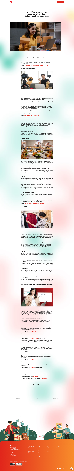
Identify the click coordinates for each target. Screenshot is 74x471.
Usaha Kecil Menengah (31, 446)
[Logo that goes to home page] (11, 445)
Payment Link (39, 450)
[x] (59, 468)
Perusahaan (29, 447)
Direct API (39, 447)
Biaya (47, 446)
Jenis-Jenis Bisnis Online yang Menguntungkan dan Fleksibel (34, 203)
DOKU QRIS (33, 367)
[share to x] (36, 384)
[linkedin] (60, 468)
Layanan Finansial (30, 450)
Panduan (48, 451)
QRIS (38, 452)
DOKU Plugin (33, 345)
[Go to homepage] (11, 2)
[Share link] (40, 384)
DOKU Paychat (33, 359)
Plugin (38, 451)
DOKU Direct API (33, 331)
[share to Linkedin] (38, 384)
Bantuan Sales (44, 378)
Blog (47, 450)
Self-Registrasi (35, 376)
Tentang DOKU (58, 446)
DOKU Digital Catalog (34, 338)
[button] (23, 2)
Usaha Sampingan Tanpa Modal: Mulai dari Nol (31, 115)
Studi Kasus (48, 447)
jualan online (38, 183)
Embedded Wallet (40, 457)
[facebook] (57, 468)
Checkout (39, 446)
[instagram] (62, 468)
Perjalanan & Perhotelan (31, 451)
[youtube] (63, 468)
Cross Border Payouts (40, 455)
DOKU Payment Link (34, 351)
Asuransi (29, 452)
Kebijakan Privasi (58, 450)
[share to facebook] (34, 384)
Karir (57, 447)
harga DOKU (39, 374)
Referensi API (48, 452)
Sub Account (39, 456)
